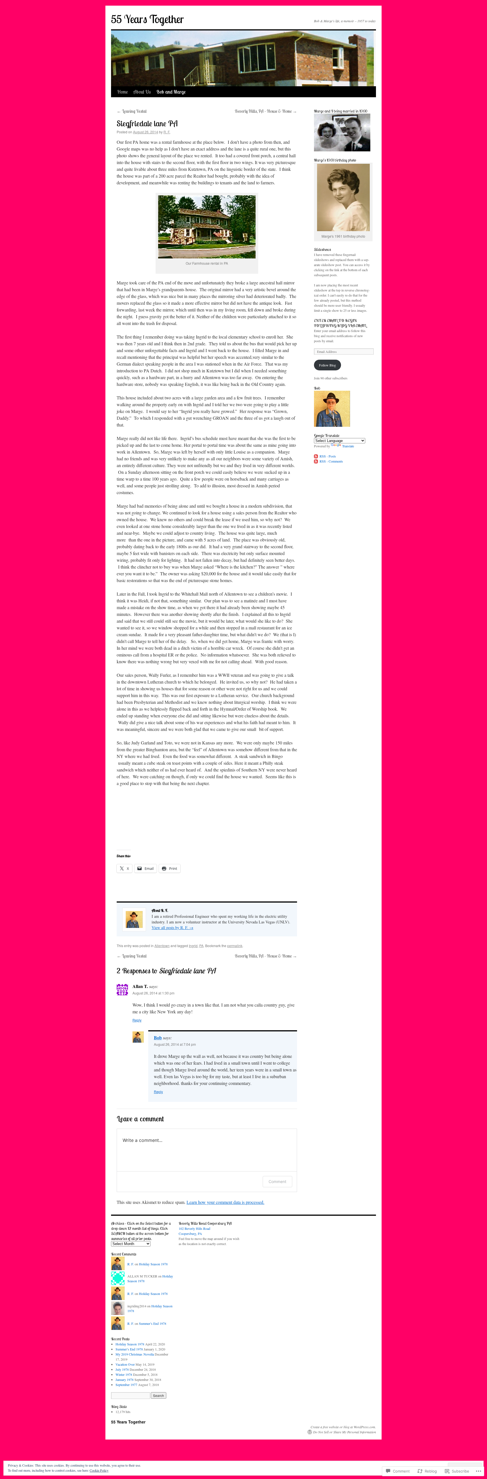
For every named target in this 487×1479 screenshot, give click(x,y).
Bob (158, 1037)
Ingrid (193, 945)
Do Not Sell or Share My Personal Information (344, 1432)
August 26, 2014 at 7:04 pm (175, 1044)
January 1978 (125, 1379)
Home (122, 92)
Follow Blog (327, 365)
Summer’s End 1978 (152, 1323)
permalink (234, 945)
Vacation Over (125, 1364)
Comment (277, 1181)
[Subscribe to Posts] (316, 456)
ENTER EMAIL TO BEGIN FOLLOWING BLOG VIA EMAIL (340, 323)
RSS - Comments (331, 461)
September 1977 (126, 1384)
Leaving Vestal (132, 111)
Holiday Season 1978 (153, 1264)
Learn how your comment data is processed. (225, 1202)
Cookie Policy (99, 1470)
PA (201, 945)
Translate (348, 446)
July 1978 (122, 1369)
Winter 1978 (124, 1374)
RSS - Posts (328, 456)
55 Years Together (147, 19)
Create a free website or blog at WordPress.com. (343, 1427)
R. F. (166, 131)
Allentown (162, 945)
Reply (136, 1020)
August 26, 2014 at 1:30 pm (153, 993)
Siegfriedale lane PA (147, 123)
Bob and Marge (170, 92)
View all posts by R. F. (172, 927)
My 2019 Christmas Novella (135, 1354)
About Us (142, 92)
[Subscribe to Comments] (316, 461)
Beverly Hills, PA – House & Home (266, 111)
